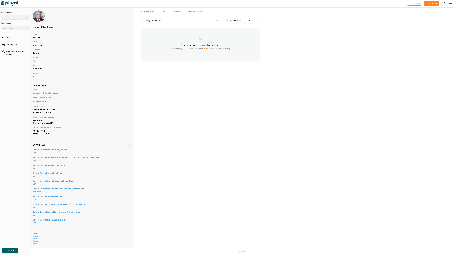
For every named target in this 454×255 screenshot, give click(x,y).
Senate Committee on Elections (47, 173)
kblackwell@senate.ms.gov (45, 93)
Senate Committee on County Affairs (50, 150)
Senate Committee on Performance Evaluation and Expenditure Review (66, 157)
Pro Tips (208, 49)
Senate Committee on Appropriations (50, 220)
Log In (449, 3)
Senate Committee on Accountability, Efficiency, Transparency (62, 204)
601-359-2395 (39, 101)
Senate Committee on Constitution (49, 165)
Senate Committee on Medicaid (47, 196)
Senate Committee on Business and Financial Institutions (59, 188)
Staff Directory (195, 11)
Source (35, 233)
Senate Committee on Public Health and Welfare (55, 181)
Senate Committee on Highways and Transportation (57, 212)
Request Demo (414, 3)
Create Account (431, 3)
